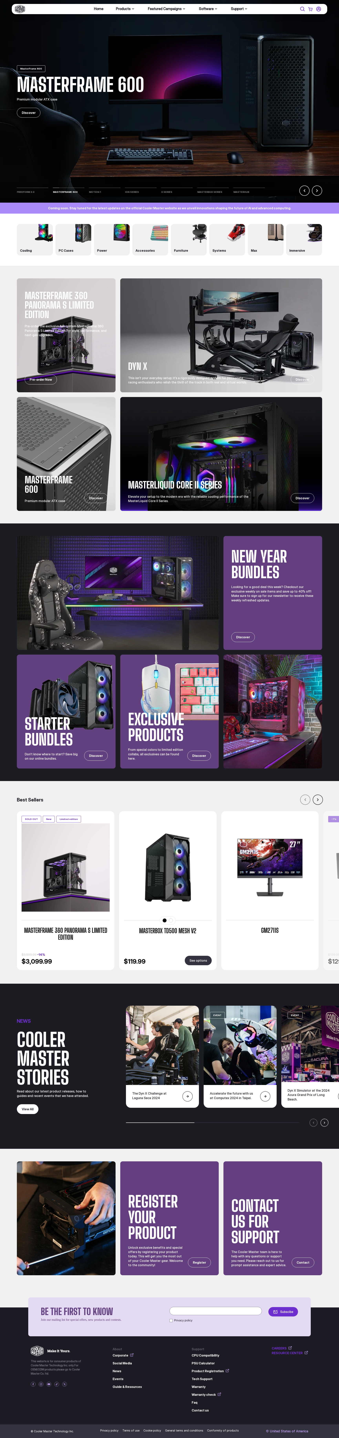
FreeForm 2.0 (26, 191)
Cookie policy (152, 1430)
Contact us (200, 1410)
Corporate (120, 1355)
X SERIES (166, 191)
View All (28, 1109)
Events (118, 1379)
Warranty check (204, 1395)
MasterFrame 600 (65, 191)
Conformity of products (223, 1430)
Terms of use (130, 1430)
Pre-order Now (41, 379)
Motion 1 (95, 191)
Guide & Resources (127, 1387)
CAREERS (279, 1348)
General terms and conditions (184, 1430)
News (117, 1371)
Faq (194, 1402)
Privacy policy (183, 1320)
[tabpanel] (178, 890)
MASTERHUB (241, 191)
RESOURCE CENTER (287, 1353)
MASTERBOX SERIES (209, 191)
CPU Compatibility (205, 1355)
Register (199, 1262)
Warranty (199, 1387)
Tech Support (202, 1379)
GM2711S (270, 930)
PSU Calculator (203, 1363)
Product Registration (208, 1371)
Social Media (122, 1363)
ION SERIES (132, 191)
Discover (29, 113)
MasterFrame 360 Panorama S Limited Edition (65, 934)
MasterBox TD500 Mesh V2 (167, 931)
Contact (303, 1262)
